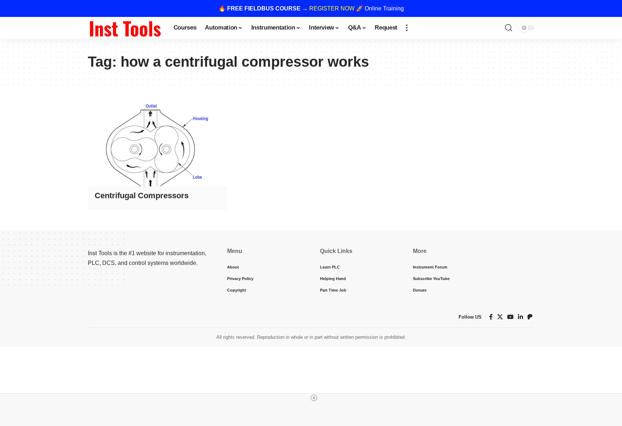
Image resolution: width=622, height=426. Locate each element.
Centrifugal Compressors (142, 195)
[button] (407, 28)
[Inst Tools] (125, 28)
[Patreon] (530, 317)
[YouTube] (510, 317)
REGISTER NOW (332, 8)
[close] (314, 398)
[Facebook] (491, 317)
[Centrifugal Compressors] (157, 144)
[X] (500, 317)
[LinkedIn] (520, 317)
